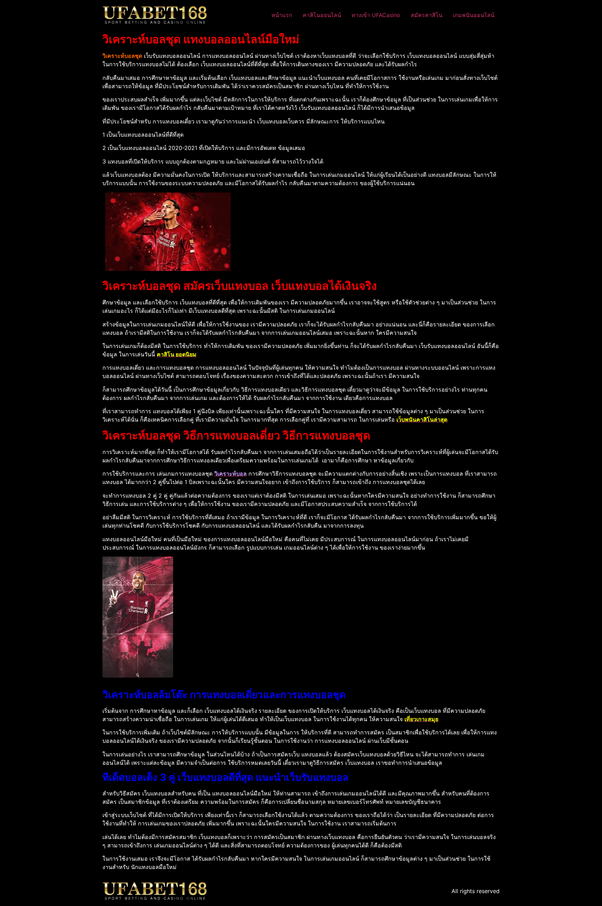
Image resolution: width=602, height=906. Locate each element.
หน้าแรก (281, 15)
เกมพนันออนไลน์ (473, 15)
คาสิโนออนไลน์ (322, 15)
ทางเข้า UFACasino (376, 15)
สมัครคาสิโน (426, 15)
